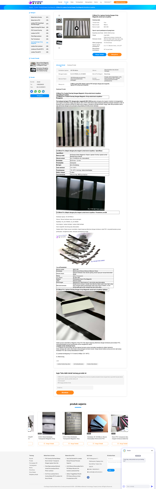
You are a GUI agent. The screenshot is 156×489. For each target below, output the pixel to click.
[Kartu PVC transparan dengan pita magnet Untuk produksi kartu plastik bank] (114, 423)
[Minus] (152, 451)
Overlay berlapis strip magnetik (39, 42)
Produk (31, 460)
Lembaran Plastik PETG (39, 49)
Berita (30, 467)
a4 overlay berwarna (78, 364)
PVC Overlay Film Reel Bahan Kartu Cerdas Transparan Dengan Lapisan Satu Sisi (52, 461)
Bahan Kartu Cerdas (39, 17)
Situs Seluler (32, 472)
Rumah (31, 458)
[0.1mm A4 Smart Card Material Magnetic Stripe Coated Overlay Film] (76, 28)
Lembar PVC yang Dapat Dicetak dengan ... (39, 23)
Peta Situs (32, 470)
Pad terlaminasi (39, 39)
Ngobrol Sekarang (120, 2)
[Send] (152, 486)
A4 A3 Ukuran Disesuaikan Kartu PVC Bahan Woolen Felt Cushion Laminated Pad (75, 468)
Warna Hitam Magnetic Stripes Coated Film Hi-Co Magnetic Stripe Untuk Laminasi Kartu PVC (42, 64)
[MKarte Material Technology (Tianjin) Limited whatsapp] (35, 91)
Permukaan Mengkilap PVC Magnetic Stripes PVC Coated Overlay (42, 69)
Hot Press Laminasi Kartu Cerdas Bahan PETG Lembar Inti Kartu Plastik (53, 476)
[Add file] (124, 486)
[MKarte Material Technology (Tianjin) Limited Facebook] (88, 477)
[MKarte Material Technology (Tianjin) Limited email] (31, 91)
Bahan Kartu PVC (39, 20)
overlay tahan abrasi (92, 364)
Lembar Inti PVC (39, 33)
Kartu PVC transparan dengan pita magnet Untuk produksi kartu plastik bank (114, 438)
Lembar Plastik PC (39, 52)
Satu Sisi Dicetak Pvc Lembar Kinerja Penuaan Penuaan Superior (74, 461)
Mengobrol (39, 95)
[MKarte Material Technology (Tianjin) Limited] (35, 2)
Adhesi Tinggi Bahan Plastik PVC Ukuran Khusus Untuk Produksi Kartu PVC (74, 476)
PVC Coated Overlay (39, 30)
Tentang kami (32, 465)
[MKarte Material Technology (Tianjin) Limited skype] (43, 91)
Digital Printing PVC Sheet (39, 27)
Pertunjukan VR (33, 463)
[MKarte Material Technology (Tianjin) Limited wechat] (39, 91)
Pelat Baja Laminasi (39, 36)
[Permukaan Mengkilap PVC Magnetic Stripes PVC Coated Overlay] (33, 70)
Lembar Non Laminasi (39, 46)
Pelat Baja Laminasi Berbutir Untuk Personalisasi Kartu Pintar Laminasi (52, 468)
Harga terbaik (99, 54)
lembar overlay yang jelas (64, 364)
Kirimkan (65, 393)
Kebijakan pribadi (33, 474)
